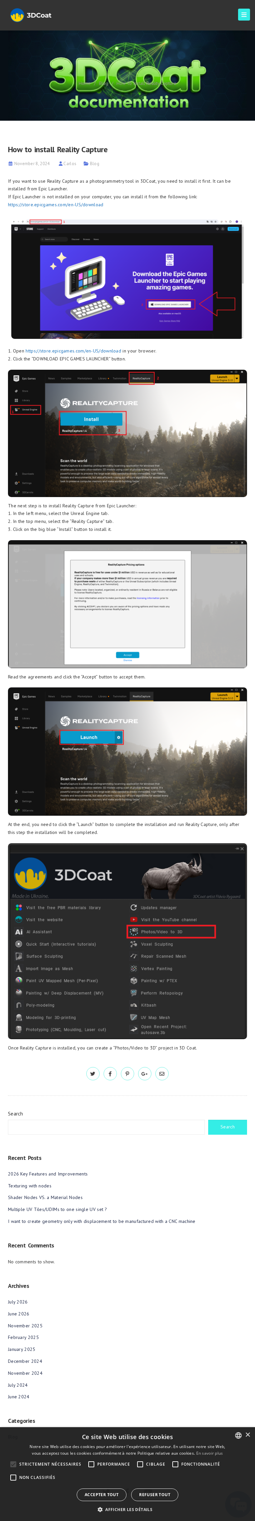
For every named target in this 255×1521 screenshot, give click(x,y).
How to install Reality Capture (146, 83)
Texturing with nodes (29, 1186)
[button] (127, 1509)
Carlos (69, 163)
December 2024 (25, 1361)
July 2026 (18, 1302)
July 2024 (18, 1385)
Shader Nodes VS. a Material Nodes (45, 1197)
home (85, 83)
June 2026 (19, 1314)
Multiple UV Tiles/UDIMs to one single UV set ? (57, 1209)
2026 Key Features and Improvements (48, 1174)
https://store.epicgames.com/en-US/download (56, 205)
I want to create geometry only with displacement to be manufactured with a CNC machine (102, 1221)
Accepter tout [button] (102, 1494)
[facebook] (110, 1074)
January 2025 (22, 1349)
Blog (103, 83)
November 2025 (25, 1326)
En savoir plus (209, 1453)
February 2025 (23, 1337)
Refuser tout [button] (154, 1494)
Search (15, 1113)
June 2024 (19, 1397)
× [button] (247, 1434)
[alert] (127, 1474)
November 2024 (25, 1373)
